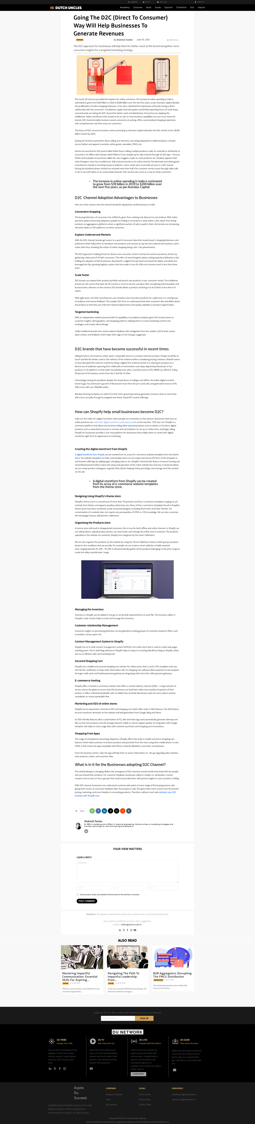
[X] (110, 811)
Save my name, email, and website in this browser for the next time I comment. (109, 895)
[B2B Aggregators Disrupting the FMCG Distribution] (173, 957)
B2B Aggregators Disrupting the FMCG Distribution (172, 975)
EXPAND (79, 40)
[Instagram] (131, 930)
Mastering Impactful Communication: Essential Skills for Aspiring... (79, 976)
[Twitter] (124, 930)
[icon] (174, 1070)
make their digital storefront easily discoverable (114, 422)
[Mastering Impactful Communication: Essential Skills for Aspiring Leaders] (82, 957)
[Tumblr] (128, 811)
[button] (135, 2)
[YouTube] (135, 930)
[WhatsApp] (92, 811)
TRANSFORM (158, 980)
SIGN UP (144, 1018)
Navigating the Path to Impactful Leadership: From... (123, 976)
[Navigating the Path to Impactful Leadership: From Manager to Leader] (127, 957)
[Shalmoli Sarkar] (78, 826)
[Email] (116, 811)
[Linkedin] (104, 811)
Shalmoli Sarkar (125, 40)
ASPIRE (65, 983)
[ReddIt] (122, 811)
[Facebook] (98, 811)
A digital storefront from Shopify (90, 454)
